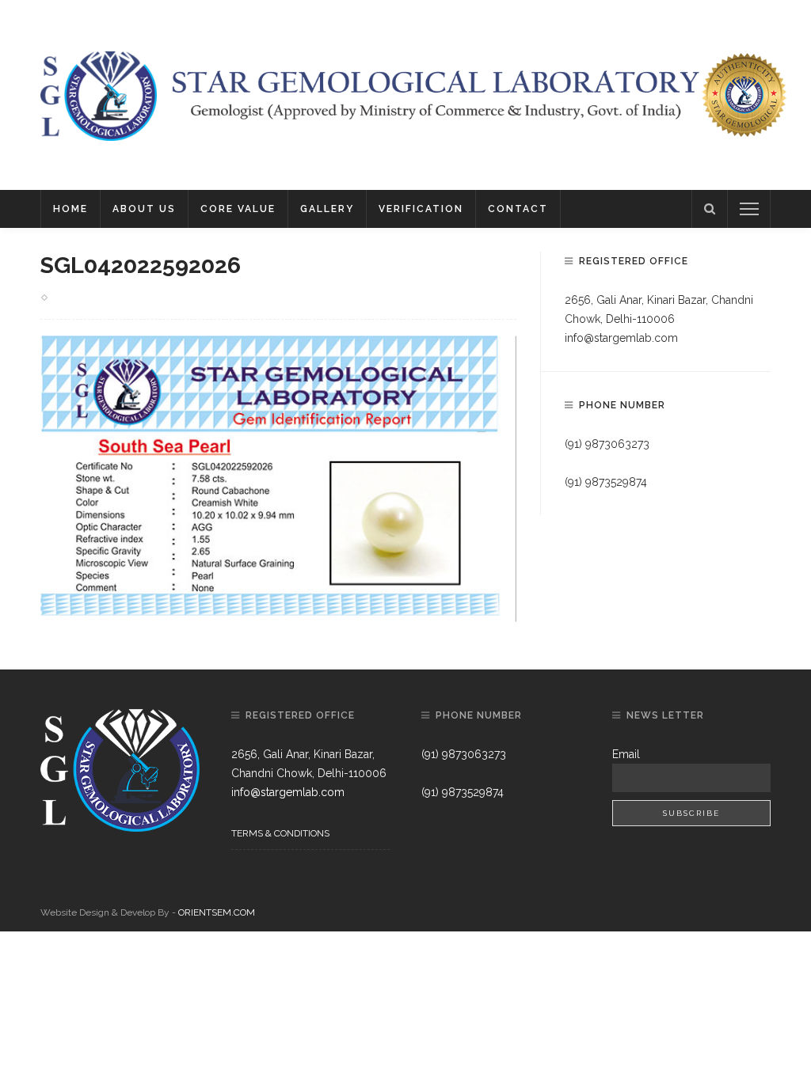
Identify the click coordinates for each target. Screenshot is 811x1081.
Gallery (327, 208)
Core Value (238, 208)
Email (626, 754)
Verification (421, 208)
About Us (144, 208)
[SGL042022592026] (278, 477)
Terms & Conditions (280, 833)
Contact (518, 208)
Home (70, 208)
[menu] (749, 208)
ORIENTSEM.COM (216, 912)
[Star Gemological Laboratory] (98, 94)
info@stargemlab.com (621, 338)
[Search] (709, 209)
